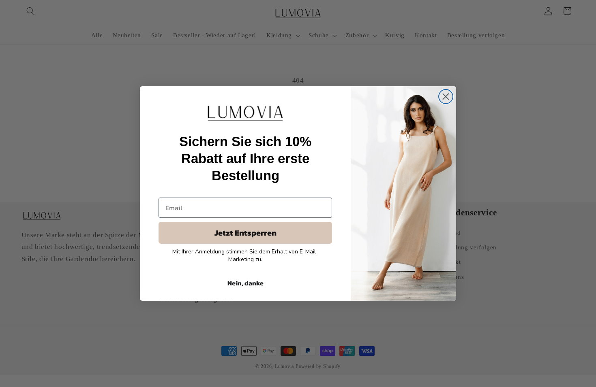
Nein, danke (245, 283)
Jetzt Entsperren (245, 233)
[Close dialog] (446, 96)
